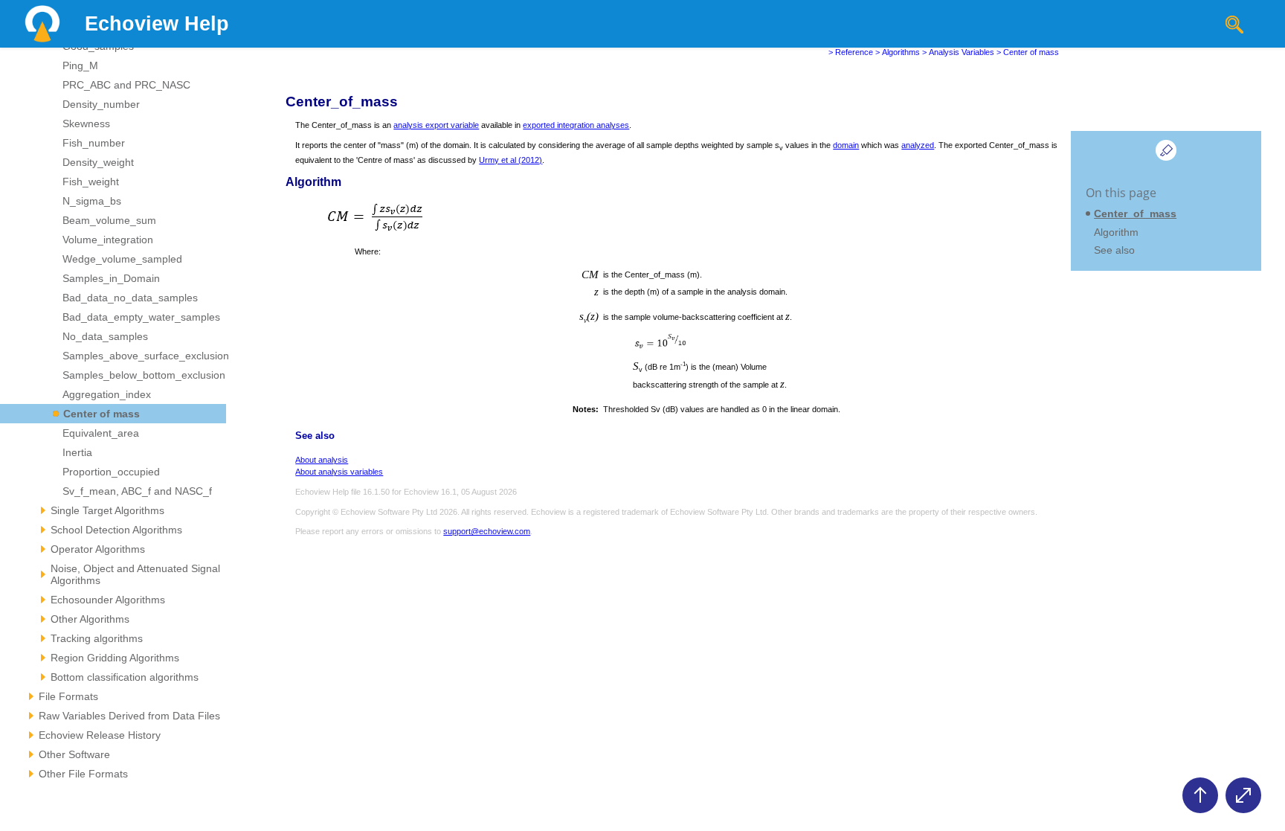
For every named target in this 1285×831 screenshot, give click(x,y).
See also (1114, 250)
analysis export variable (436, 125)
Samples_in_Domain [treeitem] (111, 278)
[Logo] (42, 23)
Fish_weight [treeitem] (90, 181)
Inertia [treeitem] (77, 452)
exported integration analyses (576, 125)
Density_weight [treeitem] (98, 162)
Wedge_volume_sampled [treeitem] (122, 259)
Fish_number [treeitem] (93, 143)
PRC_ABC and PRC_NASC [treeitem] (126, 85)
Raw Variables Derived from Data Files (129, 716)
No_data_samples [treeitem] (105, 336)
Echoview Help (157, 24)
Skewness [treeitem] (86, 123)
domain (846, 145)
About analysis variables (339, 471)
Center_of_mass (1135, 213)
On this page (1121, 193)
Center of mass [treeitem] (101, 414)
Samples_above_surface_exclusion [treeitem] (145, 356)
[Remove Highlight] (1166, 150)
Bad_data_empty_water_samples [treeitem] (141, 317)
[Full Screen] (1243, 795)
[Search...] (1234, 24)
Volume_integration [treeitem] (107, 240)
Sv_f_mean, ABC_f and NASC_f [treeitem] (137, 491)
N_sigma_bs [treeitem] (91, 201)
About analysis (321, 459)
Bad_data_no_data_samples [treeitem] (130, 298)
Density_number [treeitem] (101, 104)
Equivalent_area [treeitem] (100, 433)
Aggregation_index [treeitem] (106, 394)
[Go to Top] (1200, 795)
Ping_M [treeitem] (80, 65)
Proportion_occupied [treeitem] (111, 472)
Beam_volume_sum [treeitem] (109, 220)
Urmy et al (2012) (510, 159)
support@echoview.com (486, 531)
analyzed (917, 145)
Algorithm (1116, 232)
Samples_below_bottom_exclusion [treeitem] (143, 375)
